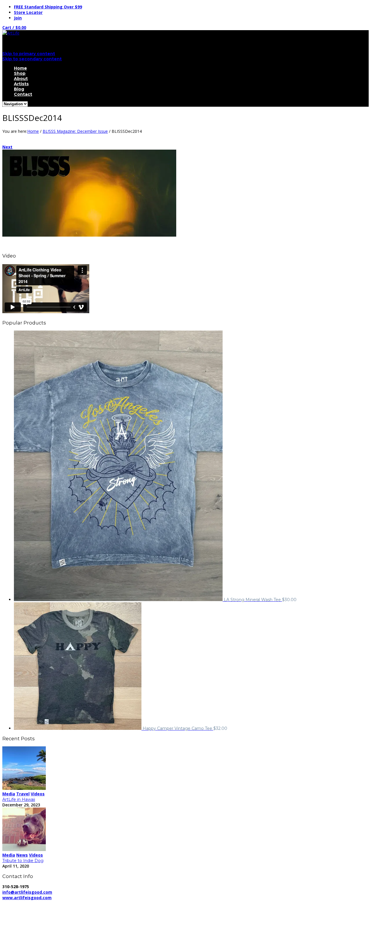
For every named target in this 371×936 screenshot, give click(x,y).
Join (18, 18)
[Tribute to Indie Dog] (24, 849)
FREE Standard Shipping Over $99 (48, 7)
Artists (21, 83)
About (21, 78)
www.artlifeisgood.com (27, 897)
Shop (20, 73)
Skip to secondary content (32, 58)
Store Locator (28, 12)
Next (7, 147)
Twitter (20, 923)
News (22, 855)
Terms (161, 903)
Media (8, 794)
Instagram (23, 929)
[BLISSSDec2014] (89, 235)
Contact (23, 94)
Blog (19, 89)
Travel (23, 794)
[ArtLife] (10, 33)
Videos (38, 794)
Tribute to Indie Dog (22, 860)
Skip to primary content (28, 53)
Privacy (98, 903)
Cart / (14, 27)
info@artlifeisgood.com (27, 892)
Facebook (23, 918)
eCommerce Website (24, 908)
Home (20, 68)
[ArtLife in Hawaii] (24, 788)
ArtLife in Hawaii (18, 799)
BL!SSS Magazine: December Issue (75, 131)
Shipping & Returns (130, 903)
